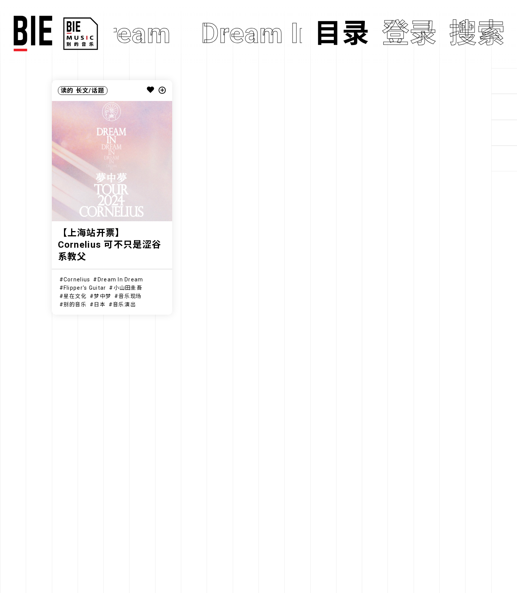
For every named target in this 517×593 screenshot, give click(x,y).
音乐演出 (124, 304)
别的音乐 (75, 304)
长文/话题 (90, 90)
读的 (67, 90)
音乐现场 (130, 296)
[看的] (504, 132)
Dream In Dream (120, 279)
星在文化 (75, 296)
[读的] (504, 106)
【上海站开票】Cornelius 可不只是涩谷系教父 (109, 245)
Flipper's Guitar (85, 288)
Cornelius (77, 279)
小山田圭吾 (128, 288)
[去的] (504, 158)
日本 (100, 304)
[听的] (504, 81)
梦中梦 (102, 296)
